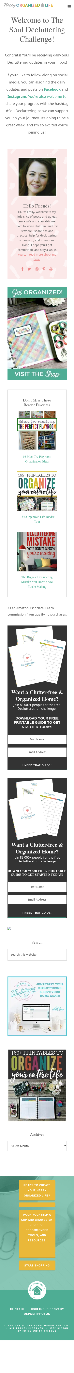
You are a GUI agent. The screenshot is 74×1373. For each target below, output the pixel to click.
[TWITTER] (29, 269)
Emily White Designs (39, 1331)
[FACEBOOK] (22, 269)
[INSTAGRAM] (37, 269)
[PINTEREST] (43, 269)
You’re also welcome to (37, 96)
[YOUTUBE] (51, 269)
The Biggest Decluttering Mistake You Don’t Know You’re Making (37, 582)
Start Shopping (37, 1265)
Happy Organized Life (28, 6)
